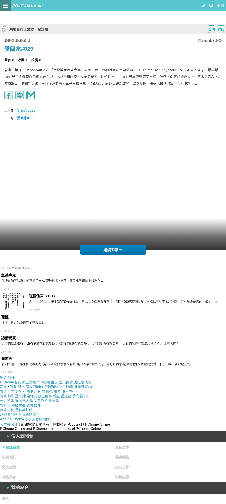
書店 (54, 382)
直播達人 (22, 401)
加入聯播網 (68, 387)
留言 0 (9, 60)
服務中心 (69, 391)
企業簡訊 (52, 401)
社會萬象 (9, 477)
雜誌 (56, 396)
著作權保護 (9, 424)
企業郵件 (33, 405)
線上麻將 (45, 396)
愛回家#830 (26, 118)
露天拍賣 (66, 382)
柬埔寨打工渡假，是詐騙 (28, 29)
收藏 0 (22, 60)
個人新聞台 (34, 387)
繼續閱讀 (111, 250)
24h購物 (43, 382)
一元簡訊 (7, 401)
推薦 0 (36, 60)
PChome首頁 (10, 382)
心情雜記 (9, 457)
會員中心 (83, 396)
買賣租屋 (7, 391)
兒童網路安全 (29, 414)
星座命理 (68, 396)
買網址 (5, 405)
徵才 (47, 419)
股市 (21, 387)
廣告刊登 (51, 387)
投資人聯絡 (34, 419)
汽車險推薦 (28, 396)
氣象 (13, 387)
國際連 (31, 391)
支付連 (20, 391)
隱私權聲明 (24, 410)
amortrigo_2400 (212, 40)
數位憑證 (37, 401)
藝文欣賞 (9, 467)
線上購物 (29, 382)
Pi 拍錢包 (45, 391)
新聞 (3, 387)
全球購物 (85, 387)
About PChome (12, 419)
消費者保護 (9, 414)
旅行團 (13, 396)
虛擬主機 (18, 405)
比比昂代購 (82, 382)
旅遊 (57, 391)
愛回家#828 (26, 110)
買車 (3, 396)
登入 (3, 377)
